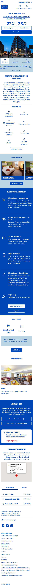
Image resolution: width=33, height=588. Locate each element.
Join (25, 8)
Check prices (21, 32)
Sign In (30, 8)
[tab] (5, 61)
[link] (12, 441)
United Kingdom (14, 511)
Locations (4, 511)
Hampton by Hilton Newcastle (10, 515)
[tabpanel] (16, 68)
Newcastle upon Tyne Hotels (10, 513)
